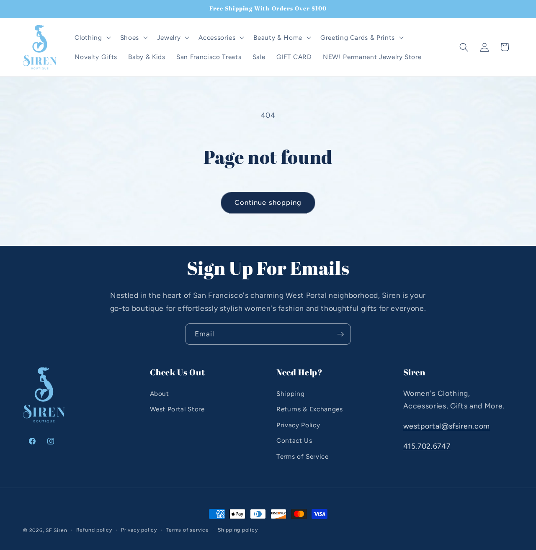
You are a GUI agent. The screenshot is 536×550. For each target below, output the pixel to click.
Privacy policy (139, 530)
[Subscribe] (340, 334)
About (159, 394)
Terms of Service (302, 456)
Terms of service (187, 530)
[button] (91, 37)
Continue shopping (268, 202)
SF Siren (56, 530)
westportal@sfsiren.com (446, 425)
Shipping (290, 394)
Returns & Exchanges (309, 409)
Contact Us (294, 441)
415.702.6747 (427, 446)
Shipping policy (238, 530)
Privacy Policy (298, 425)
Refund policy (94, 530)
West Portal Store (177, 409)
